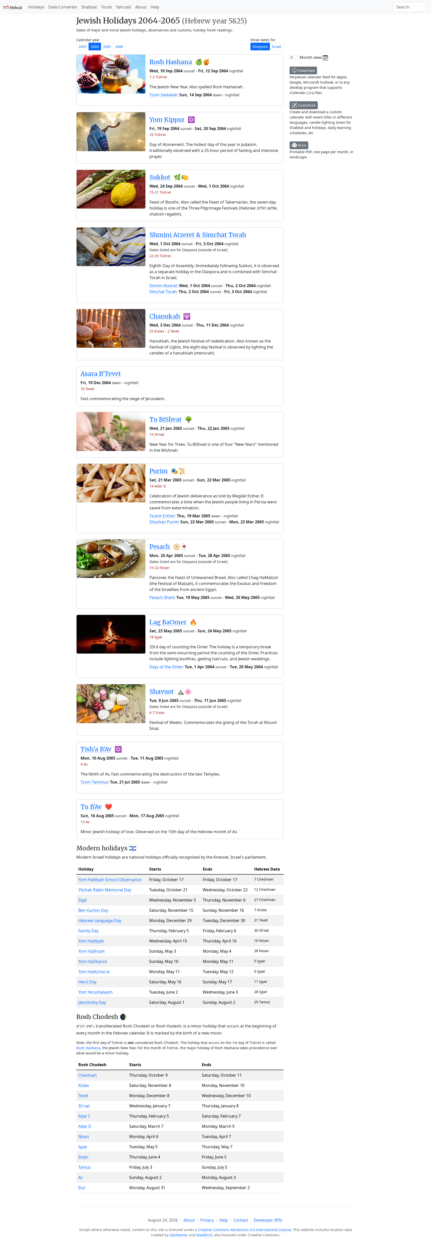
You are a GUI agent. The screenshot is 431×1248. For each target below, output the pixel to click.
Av (80, 1177)
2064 (95, 46)
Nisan (83, 1136)
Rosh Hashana (170, 62)
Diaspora (260, 46)
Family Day (88, 930)
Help (155, 7)
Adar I (84, 1116)
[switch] (294, 57)
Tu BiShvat (165, 419)
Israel (276, 46)
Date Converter (62, 7)
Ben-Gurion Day (93, 910)
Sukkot (160, 177)
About (141, 7)
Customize (306, 105)
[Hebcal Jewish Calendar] (12, 7)
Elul (81, 1187)
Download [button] (306, 70)
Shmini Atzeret (163, 285)
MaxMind (204, 1235)
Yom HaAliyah (91, 941)
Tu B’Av (91, 807)
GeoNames (179, 1235)
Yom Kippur (167, 119)
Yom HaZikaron (92, 961)
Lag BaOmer (168, 622)
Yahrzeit (123, 7)
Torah (106, 7)
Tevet (83, 1095)
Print (301, 145)
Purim (158, 471)
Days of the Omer (166, 667)
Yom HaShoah (91, 951)
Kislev (83, 1085)
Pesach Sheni (161, 597)
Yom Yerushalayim (95, 992)
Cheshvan (87, 1075)
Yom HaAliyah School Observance (109, 879)
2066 (119, 46)
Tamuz (84, 1167)
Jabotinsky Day (92, 1002)
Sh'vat (84, 1106)
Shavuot (161, 691)
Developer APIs (268, 1220)
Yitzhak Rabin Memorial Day (104, 890)
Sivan (83, 1157)
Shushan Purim (163, 522)
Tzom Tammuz (94, 782)
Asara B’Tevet (101, 374)
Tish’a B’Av (96, 749)
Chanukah (164, 316)
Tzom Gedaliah (163, 95)
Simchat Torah (163, 291)
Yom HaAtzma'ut (94, 971)
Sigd (82, 900)
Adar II (84, 1126)
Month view (311, 57)
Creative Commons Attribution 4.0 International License (244, 1229)
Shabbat (89, 7)
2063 (83, 46)
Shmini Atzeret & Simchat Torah (197, 235)
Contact (240, 1220)
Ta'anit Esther (162, 516)
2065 (107, 46)
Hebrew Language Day (99, 920)
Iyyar (83, 1146)
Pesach (159, 547)
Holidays (36, 7)
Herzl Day (87, 982)
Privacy (207, 1220)
